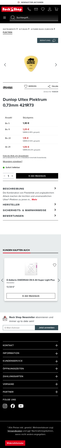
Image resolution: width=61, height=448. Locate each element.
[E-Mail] (36, 9)
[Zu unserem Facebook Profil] (13, 406)
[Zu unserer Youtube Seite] (20, 405)
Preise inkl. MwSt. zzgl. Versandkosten (16, 156)
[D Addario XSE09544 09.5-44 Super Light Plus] (31, 269)
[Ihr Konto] (49, 9)
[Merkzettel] (42, 9)
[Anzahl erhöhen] (12, 176)
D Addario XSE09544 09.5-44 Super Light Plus (31, 280)
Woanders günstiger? (12, 161)
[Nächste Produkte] (59, 280)
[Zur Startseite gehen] (12, 9)
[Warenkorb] (56, 9)
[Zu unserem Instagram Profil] (5, 406)
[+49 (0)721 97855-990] (29, 9)
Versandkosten (15, 430)
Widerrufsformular (15, 443)
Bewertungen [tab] (13, 216)
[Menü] (4, 17)
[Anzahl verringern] (4, 176)
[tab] (30, 194)
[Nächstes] (56, 64)
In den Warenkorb (37, 175)
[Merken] (54, 265)
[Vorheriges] (5, 64)
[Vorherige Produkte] (2, 280)
